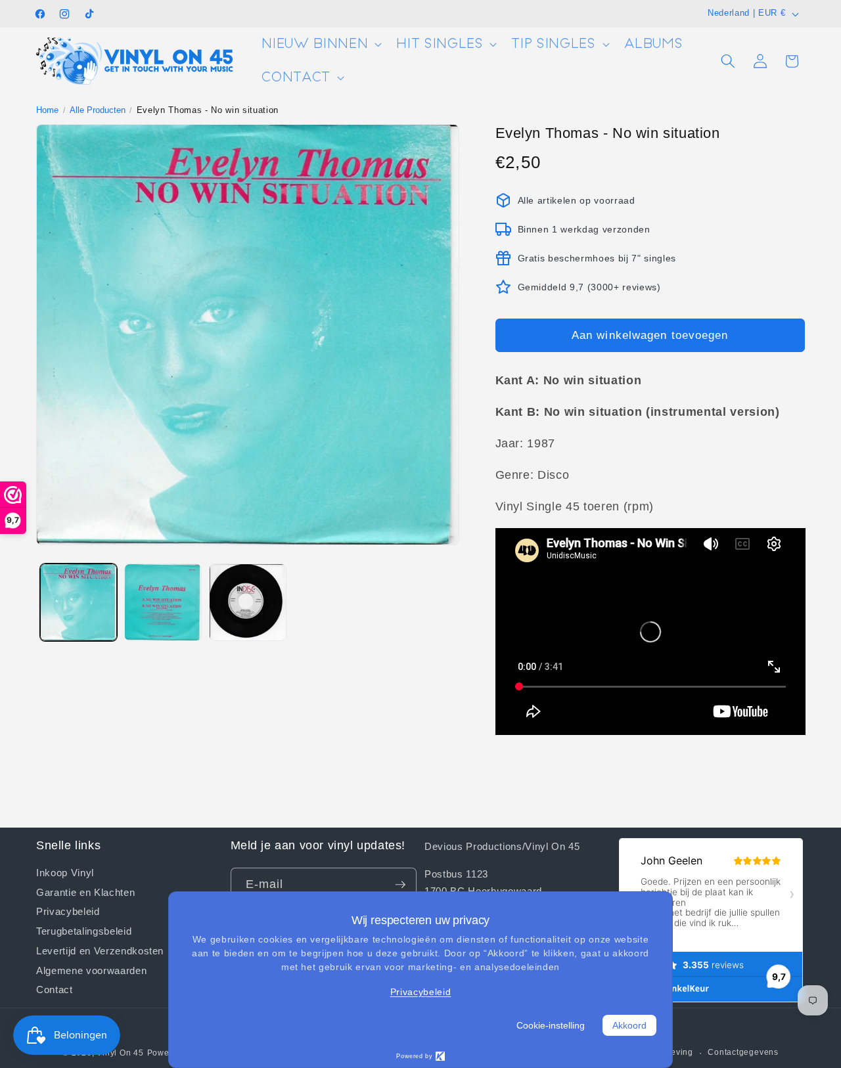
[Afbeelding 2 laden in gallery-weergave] (163, 602)
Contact (54, 989)
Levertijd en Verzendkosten (100, 950)
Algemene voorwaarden (91, 970)
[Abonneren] (400, 885)
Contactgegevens (743, 1052)
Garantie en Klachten (85, 892)
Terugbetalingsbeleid (83, 930)
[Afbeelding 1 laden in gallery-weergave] (79, 602)
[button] (320, 44)
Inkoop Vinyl (65, 873)
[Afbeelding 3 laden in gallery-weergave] (247, 602)
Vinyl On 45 (120, 1052)
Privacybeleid (68, 911)
